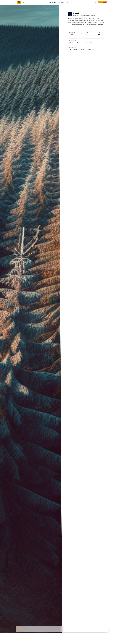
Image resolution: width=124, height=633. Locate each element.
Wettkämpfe (61, 2)
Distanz (73, 32)
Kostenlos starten (102, 2)
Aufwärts (86, 32)
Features (51, 2)
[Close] (105, 629)
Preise (55, 2)
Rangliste (90, 49)
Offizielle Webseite (72, 49)
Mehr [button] (67, 2)
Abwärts (98, 32)
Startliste (83, 49)
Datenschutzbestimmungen (25, 629)
